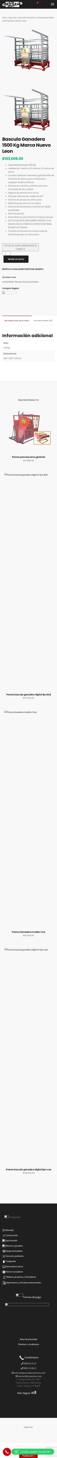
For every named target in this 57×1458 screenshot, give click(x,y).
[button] (32, 1452)
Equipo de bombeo (14, 1251)
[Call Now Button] (7, 1452)
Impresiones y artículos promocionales (23, 1282)
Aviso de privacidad (28, 1339)
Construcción (12, 1235)
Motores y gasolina (14, 1245)
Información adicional (17, 320)
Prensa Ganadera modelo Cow (28, 931)
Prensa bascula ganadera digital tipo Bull (28, 694)
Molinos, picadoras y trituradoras (21, 1277)
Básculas (13, 17)
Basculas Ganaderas (27, 17)
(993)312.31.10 (29, 1363)
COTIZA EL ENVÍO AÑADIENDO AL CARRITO (20, 247)
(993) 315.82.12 (29, 1368)
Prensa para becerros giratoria (28, 457)
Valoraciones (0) (43, 320)
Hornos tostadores (14, 1271)
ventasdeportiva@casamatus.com (29, 1372)
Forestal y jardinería (14, 1256)
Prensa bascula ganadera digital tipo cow (28, 1169)
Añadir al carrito (16, 259)
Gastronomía (11, 1240)
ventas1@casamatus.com (30, 1376)
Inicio (4, 17)
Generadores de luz (14, 1266)
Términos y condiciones (28, 1344)
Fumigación (11, 1261)
